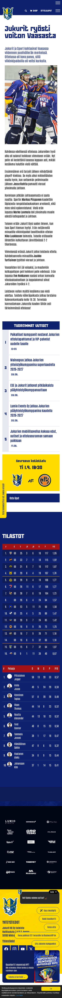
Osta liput (14, 498)
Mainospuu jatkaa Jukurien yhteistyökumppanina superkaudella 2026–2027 (32, 364)
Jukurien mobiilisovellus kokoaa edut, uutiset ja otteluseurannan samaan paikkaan (33, 435)
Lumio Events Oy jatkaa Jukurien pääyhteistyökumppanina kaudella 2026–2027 (31, 410)
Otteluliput (46, 10)
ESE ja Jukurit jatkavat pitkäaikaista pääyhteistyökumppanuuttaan (31, 387)
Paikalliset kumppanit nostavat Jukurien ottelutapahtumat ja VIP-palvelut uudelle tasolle (34, 339)
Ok (51, 988)
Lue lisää (19, 995)
